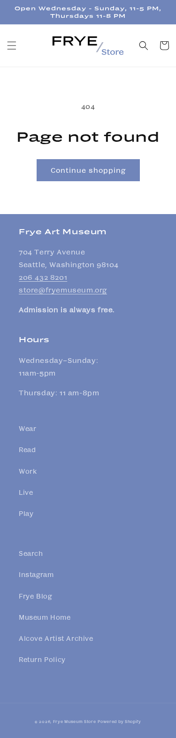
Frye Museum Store (74, 721)
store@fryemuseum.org (63, 289)
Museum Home (45, 617)
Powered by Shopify (119, 721)
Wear (27, 428)
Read (27, 449)
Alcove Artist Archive (56, 638)
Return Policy (42, 659)
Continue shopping (88, 170)
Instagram (36, 574)
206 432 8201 (43, 277)
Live (26, 492)
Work (28, 471)
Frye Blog (35, 596)
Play (26, 513)
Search (31, 553)
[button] (11, 45)
